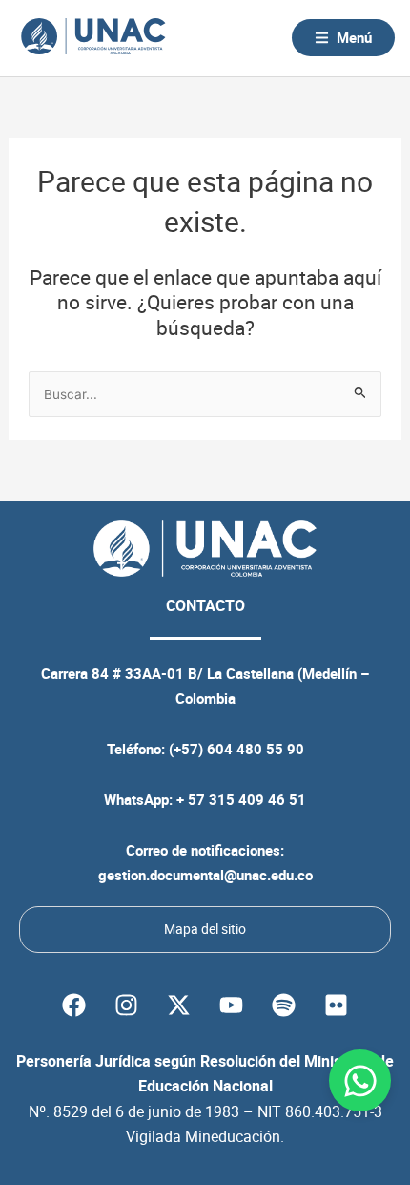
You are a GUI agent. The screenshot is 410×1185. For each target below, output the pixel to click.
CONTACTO (205, 605)
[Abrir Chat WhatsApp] (360, 1080)
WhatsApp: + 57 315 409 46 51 (205, 799)
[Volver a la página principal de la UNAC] (93, 38)
